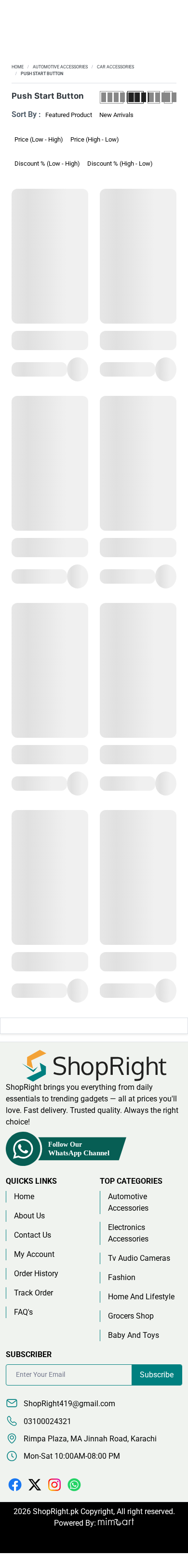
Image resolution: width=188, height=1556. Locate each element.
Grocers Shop (131, 1316)
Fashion (121, 1277)
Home (18, 67)
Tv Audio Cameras (139, 1258)
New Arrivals (116, 114)
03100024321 (46, 1421)
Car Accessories (115, 67)
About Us (29, 1215)
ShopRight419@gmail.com (68, 1403)
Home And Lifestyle (141, 1296)
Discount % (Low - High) (47, 163)
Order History (36, 1273)
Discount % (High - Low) (120, 163)
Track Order (33, 1292)
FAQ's (23, 1312)
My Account (34, 1254)
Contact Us (32, 1235)
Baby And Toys (133, 1335)
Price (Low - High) (38, 139)
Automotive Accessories (60, 67)
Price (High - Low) (94, 139)
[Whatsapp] (74, 1484)
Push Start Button (42, 73)
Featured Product (68, 114)
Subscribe (157, 1374)
